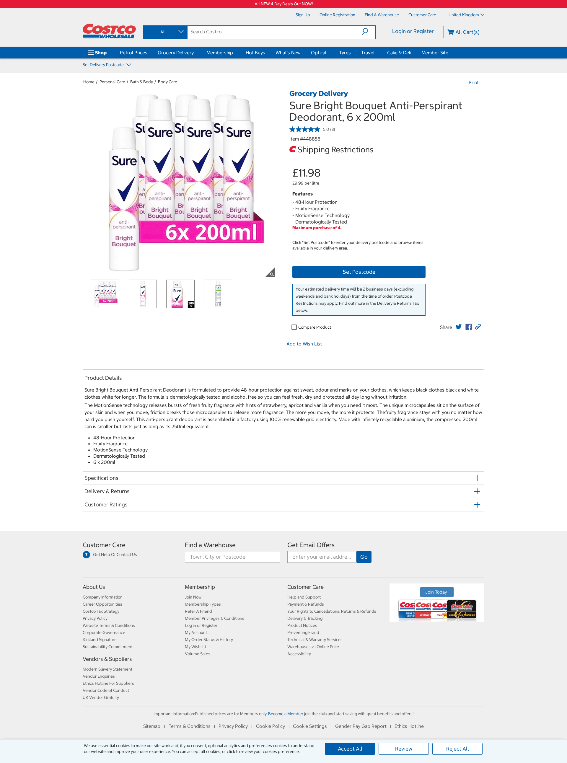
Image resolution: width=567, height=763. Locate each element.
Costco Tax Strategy (101, 611)
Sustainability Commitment (108, 646)
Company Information (103, 597)
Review (403, 748)
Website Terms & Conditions (109, 625)
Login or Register (413, 31)
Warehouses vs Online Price (313, 646)
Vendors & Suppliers (107, 659)
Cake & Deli (399, 53)
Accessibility (299, 653)
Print (474, 82)
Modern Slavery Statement (107, 669)
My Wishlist (195, 646)
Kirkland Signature (100, 639)
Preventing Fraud (303, 632)
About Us (94, 586)
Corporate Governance (104, 632)
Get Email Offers (311, 545)
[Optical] (327, 53)
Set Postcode (359, 271)
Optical (318, 53)
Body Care (167, 81)
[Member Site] (449, 53)
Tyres (345, 53)
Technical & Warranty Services (315, 639)
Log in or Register (201, 625)
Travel (367, 53)
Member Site (434, 53)
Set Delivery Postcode (104, 64)
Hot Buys (255, 53)
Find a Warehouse (210, 545)
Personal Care (112, 81)
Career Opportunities (102, 604)
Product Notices (302, 625)
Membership (219, 53)
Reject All (457, 748)
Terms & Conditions (190, 726)
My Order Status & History (209, 639)
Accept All (350, 748)
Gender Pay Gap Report (361, 726)
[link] (458, 327)
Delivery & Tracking (304, 618)
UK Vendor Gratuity (101, 697)
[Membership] (234, 53)
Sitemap (151, 726)
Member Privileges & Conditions (214, 618)
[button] (368, 32)
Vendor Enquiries (99, 676)
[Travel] (375, 53)
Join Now (193, 597)
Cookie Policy (270, 726)
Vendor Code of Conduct (106, 690)
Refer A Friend (198, 611)
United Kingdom (464, 14)
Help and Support (304, 597)
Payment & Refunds (305, 604)
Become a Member (285, 713)
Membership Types (203, 604)
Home (88, 81)
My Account (196, 632)
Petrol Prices (133, 53)
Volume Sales (197, 653)
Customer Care (104, 545)
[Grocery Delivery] (195, 53)
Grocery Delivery (176, 53)
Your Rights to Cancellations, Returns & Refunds (331, 611)
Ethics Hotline (409, 726)
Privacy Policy (95, 618)
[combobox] (164, 32)
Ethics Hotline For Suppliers (108, 683)
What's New (288, 53)
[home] (109, 31)
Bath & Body (141, 81)
